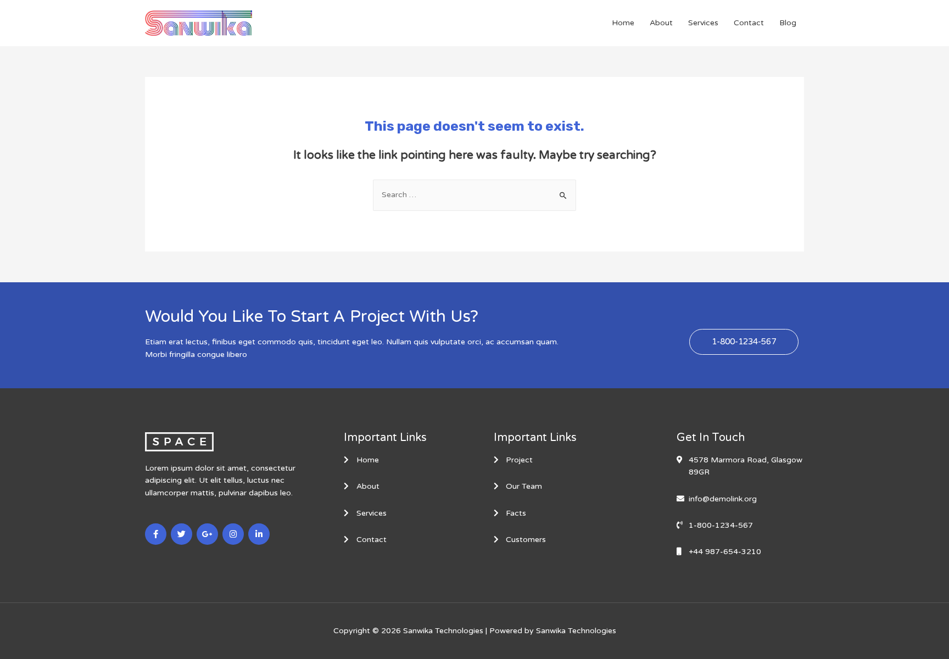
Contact (749, 22)
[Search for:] (474, 194)
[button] (744, 342)
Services (703, 22)
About (661, 22)
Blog (787, 22)
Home (623, 22)
